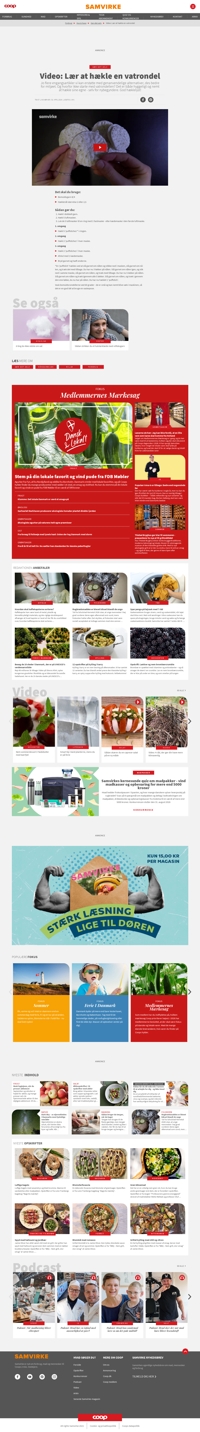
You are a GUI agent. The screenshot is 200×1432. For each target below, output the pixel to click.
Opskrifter (61, 16)
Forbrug (7, 16)
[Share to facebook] (143, 99)
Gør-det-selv (96, 23)
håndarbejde (46, 367)
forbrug (93, 367)
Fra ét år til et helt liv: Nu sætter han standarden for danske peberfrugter (54, 546)
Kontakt (177, 16)
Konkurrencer (80, 1376)
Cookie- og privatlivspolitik (103, 1425)
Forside (77, 1364)
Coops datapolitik (131, 1425)
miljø (69, 367)
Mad (43, 16)
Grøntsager (24, 518)
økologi (22, 507)
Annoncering (109, 1370)
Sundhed (26, 16)
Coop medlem (110, 1381)
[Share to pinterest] (150, 99)
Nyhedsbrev (156, 16)
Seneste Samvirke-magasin (86, 1398)
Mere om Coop (113, 1357)
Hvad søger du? (84, 1357)
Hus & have (81, 23)
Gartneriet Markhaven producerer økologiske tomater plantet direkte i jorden (57, 510)
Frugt (21, 495)
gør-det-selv (100, 67)
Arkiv (195, 16)
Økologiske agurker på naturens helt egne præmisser (45, 522)
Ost (20, 530)
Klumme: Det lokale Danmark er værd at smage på (43, 499)
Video (76, 1387)
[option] (41, 329)
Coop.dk (107, 1376)
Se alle (180, 690)
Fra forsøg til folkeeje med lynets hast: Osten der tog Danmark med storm (55, 534)
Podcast (77, 1381)
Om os (106, 1364)
